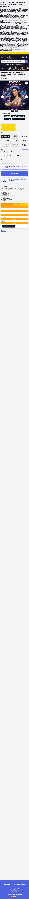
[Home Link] (9, 57)
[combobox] (13, 61)
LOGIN (8, 129)
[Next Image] (26, 97)
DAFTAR (8, 125)
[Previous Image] (2, 97)
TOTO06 (14, 173)
